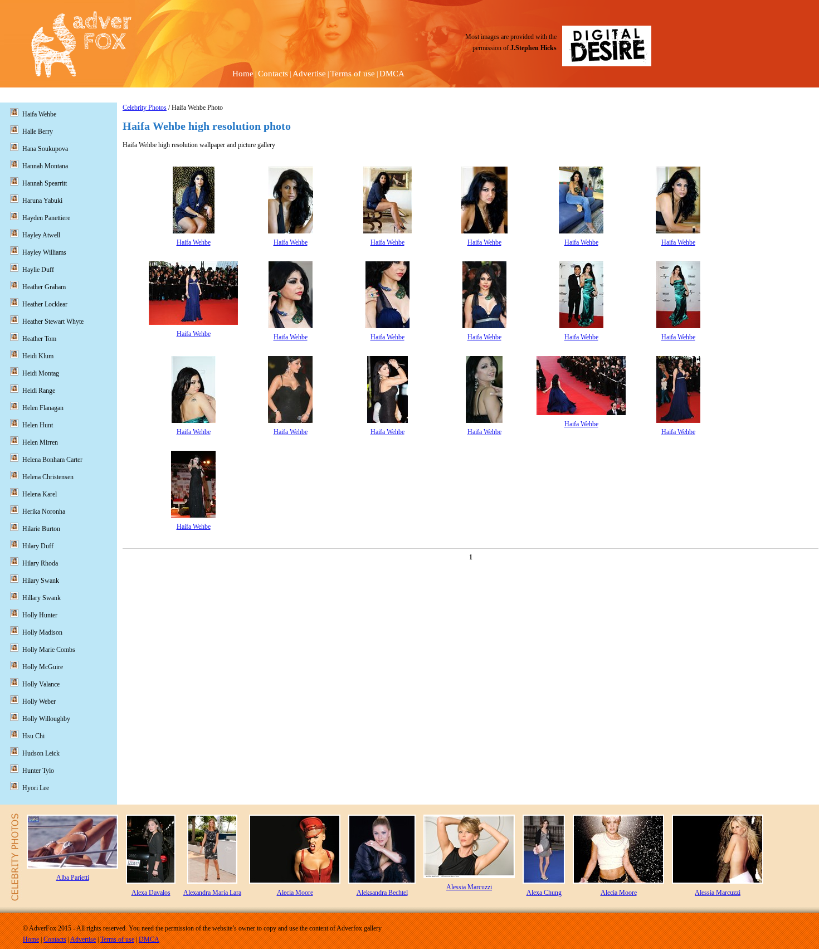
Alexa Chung (544, 893)
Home (243, 73)
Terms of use (352, 73)
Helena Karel (39, 494)
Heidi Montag (40, 373)
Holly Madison (42, 632)
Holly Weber (39, 701)
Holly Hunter (39, 615)
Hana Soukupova (45, 149)
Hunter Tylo (38, 770)
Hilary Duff (37, 546)
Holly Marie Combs (48, 650)
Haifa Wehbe (194, 242)
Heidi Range (38, 390)
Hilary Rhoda (40, 563)
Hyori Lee (35, 788)
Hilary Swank (40, 580)
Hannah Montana (45, 166)
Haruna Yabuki (42, 200)
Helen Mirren (40, 442)
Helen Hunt (37, 425)
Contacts (273, 73)
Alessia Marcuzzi (469, 887)
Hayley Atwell (41, 235)
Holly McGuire (42, 667)
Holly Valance (41, 684)
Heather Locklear (44, 304)
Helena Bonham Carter (52, 460)
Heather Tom (39, 339)
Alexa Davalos (150, 893)
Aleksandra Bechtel (382, 893)
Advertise (309, 73)
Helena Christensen (48, 477)
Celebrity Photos (145, 107)
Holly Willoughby (46, 719)
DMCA (391, 73)
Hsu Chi (33, 736)
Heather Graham (44, 287)
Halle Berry (37, 131)
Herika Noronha (43, 511)
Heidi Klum (37, 356)
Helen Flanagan (43, 408)
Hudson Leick (41, 753)
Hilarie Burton (41, 529)
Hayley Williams (44, 252)
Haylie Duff (38, 270)
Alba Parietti (72, 877)
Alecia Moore (295, 893)
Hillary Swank (41, 598)
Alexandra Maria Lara (212, 893)
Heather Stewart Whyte (53, 321)
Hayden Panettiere (46, 218)
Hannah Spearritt (44, 183)
